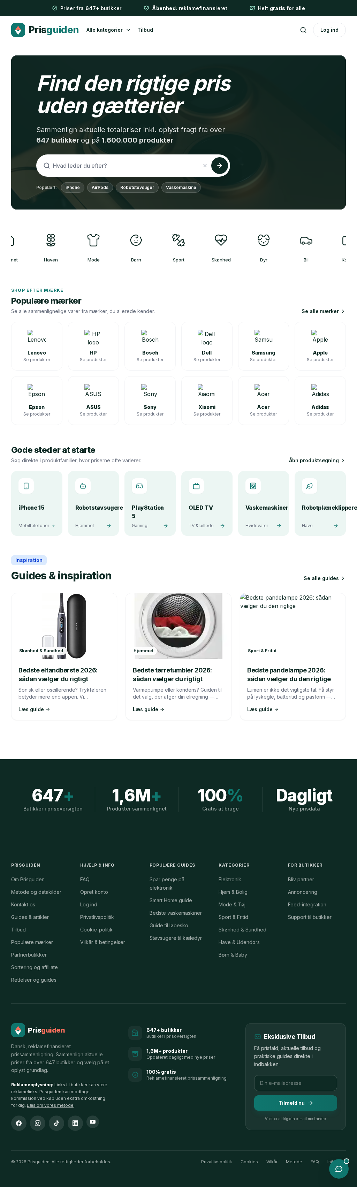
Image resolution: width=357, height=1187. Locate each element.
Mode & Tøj (232, 904)
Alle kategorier (104, 30)
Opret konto (94, 892)
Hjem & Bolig (233, 892)
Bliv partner (301, 879)
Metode (294, 1161)
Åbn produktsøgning (314, 460)
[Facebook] (18, 1123)
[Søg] (303, 30)
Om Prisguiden (28, 879)
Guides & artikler (30, 917)
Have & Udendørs (239, 942)
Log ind (329, 30)
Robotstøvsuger (137, 187)
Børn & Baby (233, 955)
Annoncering (302, 892)
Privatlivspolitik (97, 917)
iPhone (73, 187)
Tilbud (145, 30)
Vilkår (272, 1161)
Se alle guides (321, 578)
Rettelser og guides (33, 980)
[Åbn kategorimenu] (128, 30)
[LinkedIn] (75, 1123)
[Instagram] (37, 1123)
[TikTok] (56, 1123)
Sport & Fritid (233, 917)
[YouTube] (92, 1122)
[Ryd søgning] (205, 165)
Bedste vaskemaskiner (176, 913)
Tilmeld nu (292, 1103)
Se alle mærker (320, 311)
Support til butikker (310, 917)
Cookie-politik (96, 930)
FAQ (85, 879)
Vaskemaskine (181, 187)
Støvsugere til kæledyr (176, 938)
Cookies (249, 1161)
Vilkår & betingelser (102, 942)
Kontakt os (23, 904)
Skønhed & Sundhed (242, 930)
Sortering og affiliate (34, 967)
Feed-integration (307, 904)
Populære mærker (32, 942)
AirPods (100, 187)
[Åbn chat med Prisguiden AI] (339, 1169)
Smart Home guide (171, 900)
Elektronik (230, 879)
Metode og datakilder (36, 892)
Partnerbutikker (29, 955)
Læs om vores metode (50, 1105)
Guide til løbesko (169, 925)
